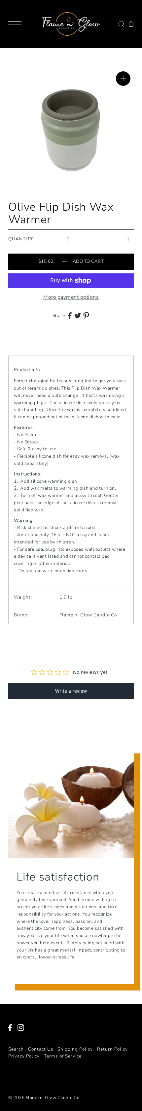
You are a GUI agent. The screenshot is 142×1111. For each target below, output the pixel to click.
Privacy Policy (24, 1056)
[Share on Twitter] (77, 315)
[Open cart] (131, 24)
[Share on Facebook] (69, 315)
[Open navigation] (16, 24)
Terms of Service (63, 1056)
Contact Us (40, 1049)
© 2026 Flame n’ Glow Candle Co (43, 1097)
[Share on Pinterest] (86, 315)
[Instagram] (23, 1030)
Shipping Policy (75, 1049)
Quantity (20, 239)
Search (16, 1049)
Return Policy (112, 1049)
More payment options (71, 297)
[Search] (121, 23)
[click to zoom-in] (123, 78)
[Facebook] (12, 1030)
